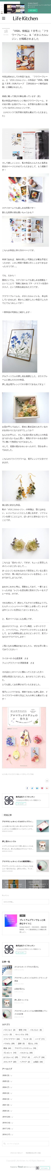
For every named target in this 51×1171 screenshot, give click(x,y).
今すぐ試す (33, 10)
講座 (21, 1043)
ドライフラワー (11, 1039)
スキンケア (9, 1061)
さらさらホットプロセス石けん (26, 966)
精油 (7, 1048)
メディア (39, 1057)
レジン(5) (4, 774)
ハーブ (40, 1039)
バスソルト (9, 1030)
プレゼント (9, 1052)
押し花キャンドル (9, 841)
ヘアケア (25, 1061)
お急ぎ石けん (19, 988)
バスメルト (36, 1030)
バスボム (9, 1043)
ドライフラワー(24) (13, 774)
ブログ (26, 1057)
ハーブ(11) (23, 774)
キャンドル (21, 1034)
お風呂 (38, 1061)
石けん (33, 1043)
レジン (7, 1034)
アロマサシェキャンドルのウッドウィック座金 (20, 821)
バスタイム (26, 1052)
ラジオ (27, 1039)
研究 (22, 1030)
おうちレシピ (10, 1057)
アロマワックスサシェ (25, 1048)
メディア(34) (30, 774)
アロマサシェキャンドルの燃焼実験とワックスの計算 (23, 861)
